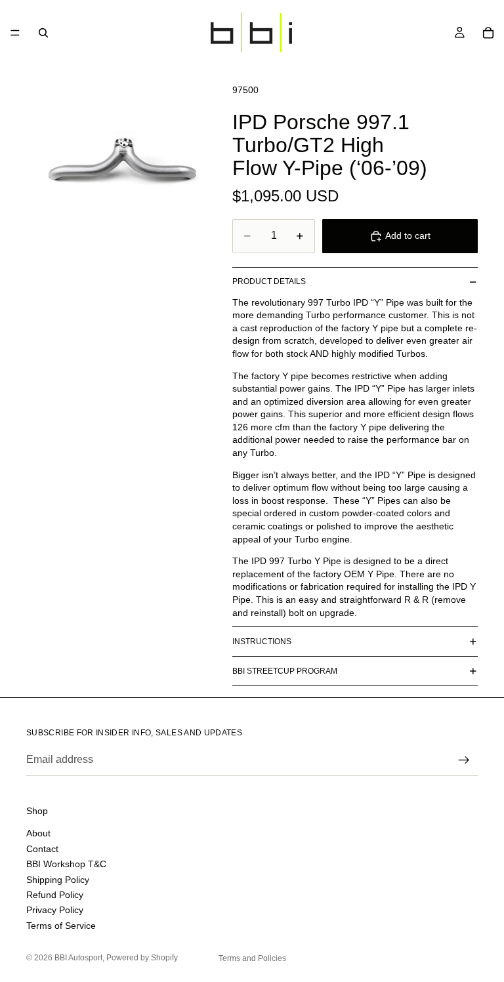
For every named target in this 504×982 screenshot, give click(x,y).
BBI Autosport (78, 957)
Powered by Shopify (142, 957)
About (38, 833)
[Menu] (15, 33)
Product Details (269, 281)
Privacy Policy (54, 910)
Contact (42, 848)
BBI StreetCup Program (284, 671)
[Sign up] (464, 760)
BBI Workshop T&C (66, 864)
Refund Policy (54, 894)
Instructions (261, 641)
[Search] (43, 32)
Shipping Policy (57, 879)
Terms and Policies (252, 958)
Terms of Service (61, 925)
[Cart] (488, 32)
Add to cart (407, 235)
